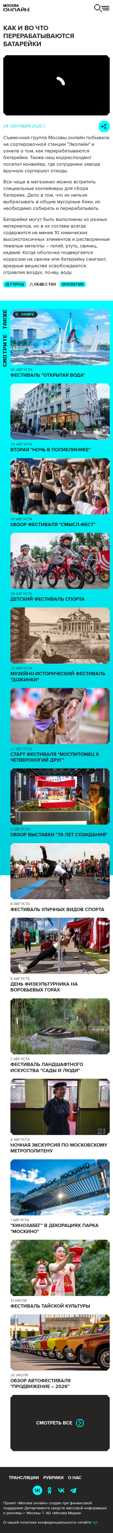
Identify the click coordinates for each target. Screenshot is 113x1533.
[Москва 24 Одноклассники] (50, 1490)
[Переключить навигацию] (102, 8)
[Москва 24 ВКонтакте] (62, 1490)
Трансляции (24, 1478)
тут (94, 1522)
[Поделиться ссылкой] (104, 126)
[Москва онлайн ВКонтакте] (39, 1490)
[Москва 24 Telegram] (75, 1490)
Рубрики (53, 1478)
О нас (74, 1478)
